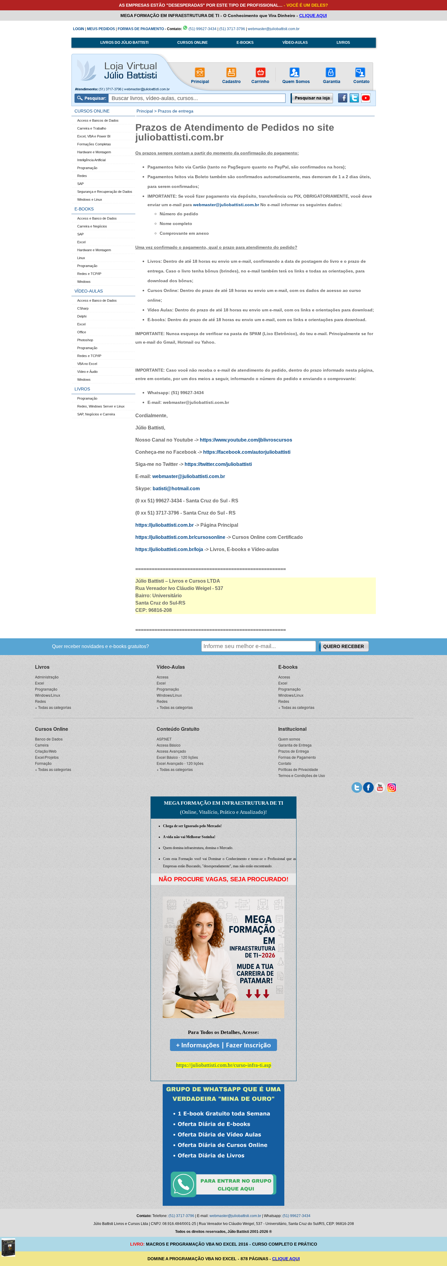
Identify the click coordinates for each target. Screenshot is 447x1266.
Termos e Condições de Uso (301, 775)
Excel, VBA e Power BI (93, 136)
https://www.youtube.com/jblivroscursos (246, 439)
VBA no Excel (87, 364)
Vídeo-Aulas (171, 666)
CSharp (82, 308)
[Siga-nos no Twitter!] (354, 101)
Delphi (81, 316)
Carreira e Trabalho (91, 128)
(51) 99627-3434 (202, 29)
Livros (42, 666)
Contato (284, 763)
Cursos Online (51, 728)
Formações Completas (94, 144)
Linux (81, 258)
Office (81, 332)
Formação (43, 763)
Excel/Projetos (47, 757)
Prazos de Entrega (293, 751)
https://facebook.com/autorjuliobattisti (246, 452)
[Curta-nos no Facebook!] (342, 101)
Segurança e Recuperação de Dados (104, 191)
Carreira (42, 744)
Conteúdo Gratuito (178, 728)
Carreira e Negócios (92, 226)
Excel (81, 242)
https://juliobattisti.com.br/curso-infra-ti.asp (223, 1065)
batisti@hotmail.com (176, 488)
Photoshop (85, 340)
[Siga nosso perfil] (357, 786)
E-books (288, 666)
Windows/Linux (47, 695)
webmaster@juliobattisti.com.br (274, 29)
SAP (80, 184)
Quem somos (289, 738)
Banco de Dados (49, 738)
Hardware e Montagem (94, 152)
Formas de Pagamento (297, 757)
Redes (82, 176)
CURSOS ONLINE (192, 42)
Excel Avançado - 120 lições (180, 763)
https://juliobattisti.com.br (164, 525)
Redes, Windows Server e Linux (101, 406)
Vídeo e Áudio (87, 371)
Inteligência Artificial (91, 160)
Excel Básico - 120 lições (177, 757)
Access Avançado (171, 751)
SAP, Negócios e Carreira (96, 414)
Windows (84, 281)
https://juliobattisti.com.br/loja (169, 549)
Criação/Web (46, 751)
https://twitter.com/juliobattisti (218, 464)
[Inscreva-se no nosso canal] (380, 786)
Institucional (292, 728)
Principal (145, 111)
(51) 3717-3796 (232, 29)
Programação (87, 168)
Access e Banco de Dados (97, 218)
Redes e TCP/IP (89, 274)
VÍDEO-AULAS (295, 42)
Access (162, 676)
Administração (47, 676)
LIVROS (343, 42)
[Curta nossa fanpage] (368, 786)
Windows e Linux (89, 199)
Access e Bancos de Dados (98, 120)
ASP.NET (164, 738)
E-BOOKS (245, 42)
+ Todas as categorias (53, 707)
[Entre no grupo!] (223, 1145)
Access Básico (169, 744)
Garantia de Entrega (295, 744)
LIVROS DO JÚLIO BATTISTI (124, 42)
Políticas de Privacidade (298, 769)
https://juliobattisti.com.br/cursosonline (180, 537)
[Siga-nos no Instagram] (391, 786)
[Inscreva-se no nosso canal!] (365, 101)
